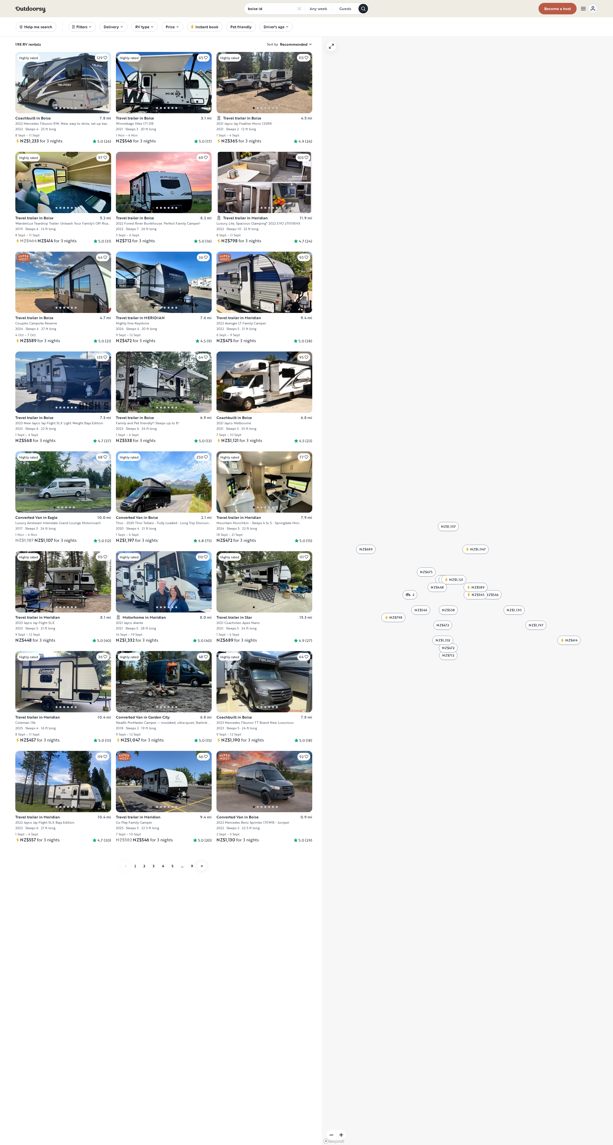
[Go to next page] (201, 866)
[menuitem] (82, 26)
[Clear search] (299, 8)
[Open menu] (589, 8)
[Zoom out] (331, 1135)
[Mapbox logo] (333, 1141)
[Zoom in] (341, 1135)
